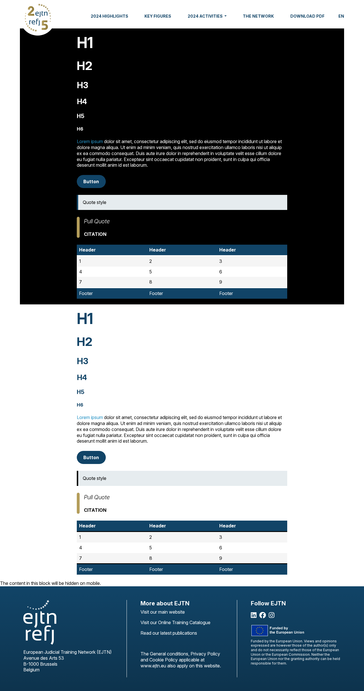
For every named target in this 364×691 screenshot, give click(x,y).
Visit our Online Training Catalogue (175, 622)
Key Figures (157, 16)
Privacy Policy (205, 654)
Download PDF (307, 16)
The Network (258, 16)
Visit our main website (162, 612)
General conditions (169, 654)
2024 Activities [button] (206, 16)
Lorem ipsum (90, 141)
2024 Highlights (109, 16)
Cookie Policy (163, 660)
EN (341, 16)
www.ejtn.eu (153, 666)
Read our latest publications (168, 633)
